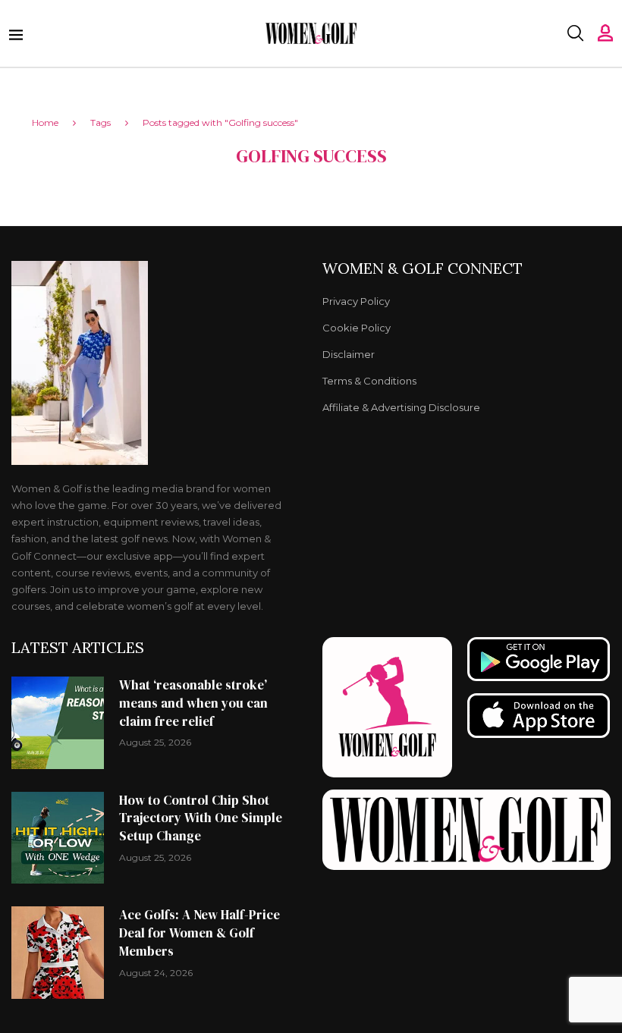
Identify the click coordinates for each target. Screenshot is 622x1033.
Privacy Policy (356, 301)
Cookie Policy (356, 328)
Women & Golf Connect (422, 268)
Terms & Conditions (369, 381)
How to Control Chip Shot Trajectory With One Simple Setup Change (200, 818)
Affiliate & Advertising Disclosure (401, 408)
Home (45, 122)
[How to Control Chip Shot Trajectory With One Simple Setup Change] (57, 838)
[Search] (575, 33)
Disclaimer (348, 355)
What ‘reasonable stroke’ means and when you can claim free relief (193, 703)
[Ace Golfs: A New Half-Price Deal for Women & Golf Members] (57, 952)
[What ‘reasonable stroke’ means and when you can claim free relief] (57, 723)
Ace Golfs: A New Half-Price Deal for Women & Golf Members (199, 933)
